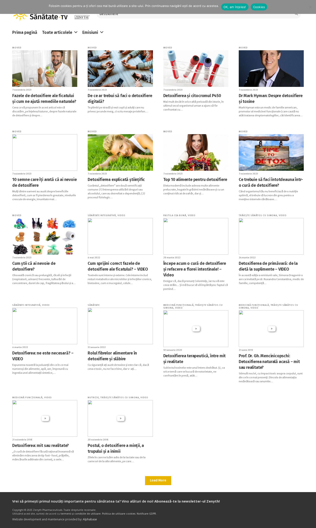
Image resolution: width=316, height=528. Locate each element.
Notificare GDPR (146, 513)
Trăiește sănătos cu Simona (258, 215)
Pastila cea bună (174, 215)
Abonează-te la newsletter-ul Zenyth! (187, 501)
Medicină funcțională (178, 305)
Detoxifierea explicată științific (116, 179)
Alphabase (90, 519)
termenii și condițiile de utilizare (81, 513)
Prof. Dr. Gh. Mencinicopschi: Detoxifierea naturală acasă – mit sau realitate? (269, 361)
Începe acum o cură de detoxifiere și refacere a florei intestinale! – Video (194, 269)
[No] (310, 7)
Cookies (259, 7)
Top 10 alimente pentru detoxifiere (195, 179)
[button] (75, 32)
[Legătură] (82, 14)
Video (121, 215)
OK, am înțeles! (234, 7)
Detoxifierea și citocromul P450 (192, 95)
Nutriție (93, 397)
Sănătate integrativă (102, 215)
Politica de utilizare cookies (118, 513)
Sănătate (93, 305)
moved (17, 47)
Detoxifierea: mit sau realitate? (40, 445)
